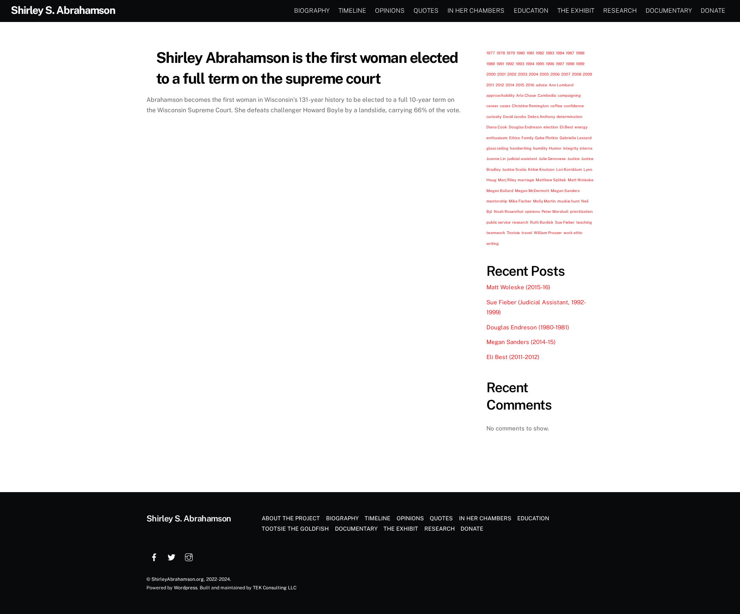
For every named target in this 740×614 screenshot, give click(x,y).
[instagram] (189, 556)
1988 (580, 53)
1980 (520, 53)
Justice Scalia (514, 169)
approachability (500, 95)
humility (540, 148)
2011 (490, 85)
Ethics (514, 137)
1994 (530, 63)
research (520, 222)
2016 (530, 85)
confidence (574, 105)
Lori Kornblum (569, 169)
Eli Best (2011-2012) (513, 357)
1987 (570, 53)
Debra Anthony (541, 116)
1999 (580, 63)
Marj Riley (507, 179)
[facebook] (154, 556)
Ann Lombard (561, 85)
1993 (520, 63)
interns (586, 148)
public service (498, 222)
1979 (510, 53)
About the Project (291, 518)
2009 (587, 74)
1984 (560, 53)
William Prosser (548, 232)
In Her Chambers (476, 10)
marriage (526, 179)
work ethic (572, 232)
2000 (491, 74)
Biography (312, 10)
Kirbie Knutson (541, 169)
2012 (500, 85)
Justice (573, 158)
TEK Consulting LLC (274, 587)
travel (526, 232)
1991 (500, 63)
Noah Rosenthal (508, 211)
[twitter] (171, 556)
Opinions (390, 10)
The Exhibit (575, 10)
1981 (530, 53)
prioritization (581, 211)
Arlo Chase (526, 95)
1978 (500, 53)
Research (620, 10)
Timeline (352, 10)
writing (492, 243)
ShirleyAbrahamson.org (177, 579)
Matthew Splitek (551, 179)
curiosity (493, 116)
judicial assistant (522, 158)
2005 (544, 74)
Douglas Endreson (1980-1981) (527, 327)
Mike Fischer (520, 201)
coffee (556, 105)
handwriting (520, 148)
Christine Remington (530, 105)
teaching (584, 222)
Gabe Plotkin (546, 137)
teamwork (495, 232)
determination (569, 116)
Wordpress (185, 587)
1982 (540, 53)
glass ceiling (497, 148)
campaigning (569, 95)
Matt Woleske (581, 179)
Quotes (426, 10)
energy (581, 127)
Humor (555, 148)
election (550, 127)
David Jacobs (514, 116)
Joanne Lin (496, 158)
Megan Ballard (499, 190)
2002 (511, 74)
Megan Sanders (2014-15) (521, 342)
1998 (570, 63)
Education (531, 10)
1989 (490, 63)
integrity (570, 148)
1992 (510, 63)
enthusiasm (497, 137)
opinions (532, 211)
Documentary (669, 10)
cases (505, 105)
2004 (533, 74)
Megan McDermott (532, 190)
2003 (522, 74)
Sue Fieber (565, 222)
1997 (560, 63)
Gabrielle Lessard (576, 137)
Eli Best (566, 127)
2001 (501, 74)
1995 (540, 63)
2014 (510, 85)
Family (527, 137)
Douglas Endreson (525, 127)
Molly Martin (544, 201)
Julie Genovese (552, 158)
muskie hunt (568, 201)
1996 (550, 63)
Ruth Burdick (541, 222)
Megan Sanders (565, 190)
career (492, 105)
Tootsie (513, 232)
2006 (555, 74)
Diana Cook (496, 127)
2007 (565, 74)
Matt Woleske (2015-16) (518, 287)
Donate (713, 10)
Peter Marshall (555, 211)
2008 (576, 74)
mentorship (496, 201)
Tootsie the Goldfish (295, 528)
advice (541, 85)
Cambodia (547, 95)
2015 (520, 85)
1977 (490, 53)
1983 (550, 53)
